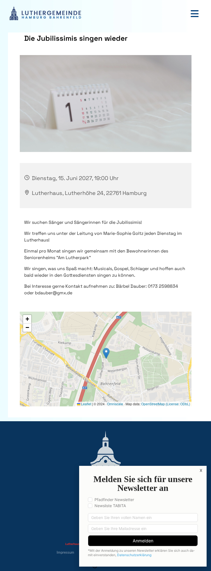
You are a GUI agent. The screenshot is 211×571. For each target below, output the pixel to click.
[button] (102, 13)
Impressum (65, 552)
